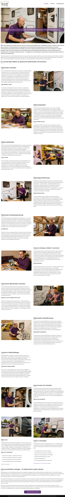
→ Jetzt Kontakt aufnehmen (32, 491)
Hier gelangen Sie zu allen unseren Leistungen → (42, 463)
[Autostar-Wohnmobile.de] (4, 3)
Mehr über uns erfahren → (6, 464)
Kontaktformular (60, 3)
